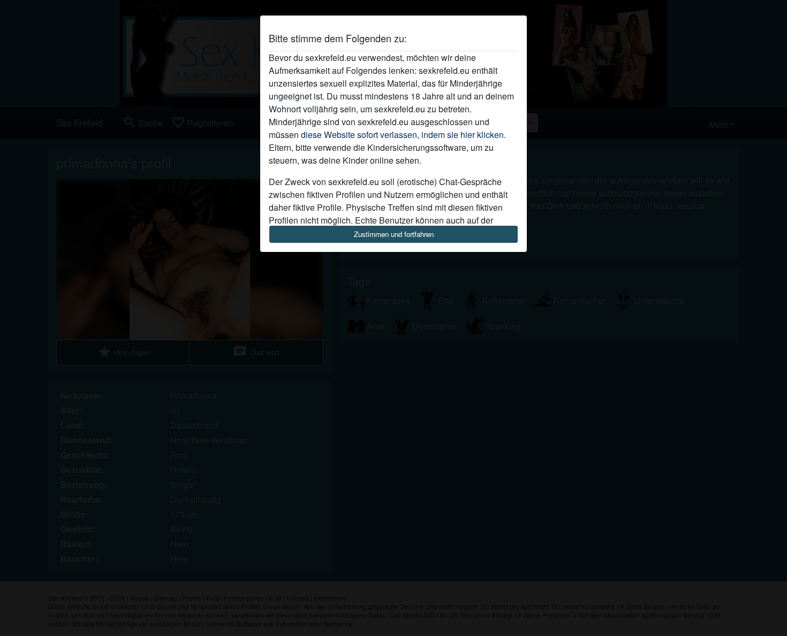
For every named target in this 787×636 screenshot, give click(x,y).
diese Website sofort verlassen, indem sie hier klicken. (403, 134)
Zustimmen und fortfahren (394, 234)
